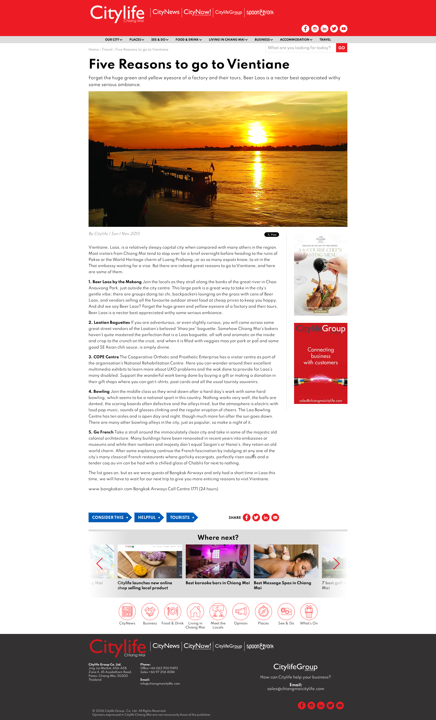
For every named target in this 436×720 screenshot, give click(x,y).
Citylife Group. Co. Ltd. (121, 711)
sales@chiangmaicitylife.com (295, 686)
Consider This (108, 517)
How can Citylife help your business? (295, 677)
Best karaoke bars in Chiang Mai (218, 567)
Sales (157, 672)
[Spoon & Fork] (260, 12)
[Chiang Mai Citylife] (118, 14)
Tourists (180, 517)
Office (159, 668)
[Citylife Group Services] (229, 12)
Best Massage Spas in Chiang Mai (286, 567)
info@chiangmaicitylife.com (160, 683)
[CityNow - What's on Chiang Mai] (197, 12)
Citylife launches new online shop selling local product (150, 567)
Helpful (147, 517)
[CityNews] (166, 12)
